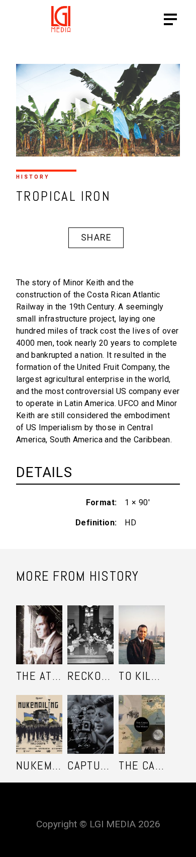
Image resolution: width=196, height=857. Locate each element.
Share (96, 237)
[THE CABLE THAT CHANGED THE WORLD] (142, 714)
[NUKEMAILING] (39, 714)
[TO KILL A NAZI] (142, 624)
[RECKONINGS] (90, 624)
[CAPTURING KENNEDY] (90, 714)
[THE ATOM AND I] (39, 624)
